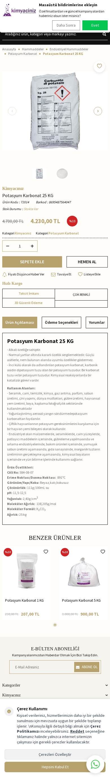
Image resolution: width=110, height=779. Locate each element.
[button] (12, 111)
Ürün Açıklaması (19, 322)
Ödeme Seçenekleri (61, 322)
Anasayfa (9, 49)
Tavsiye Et (64, 274)
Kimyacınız (13, 188)
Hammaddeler (33, 49)
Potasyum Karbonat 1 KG (24, 600)
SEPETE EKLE (32, 261)
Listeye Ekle (92, 274)
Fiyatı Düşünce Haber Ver (26, 274)
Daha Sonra (66, 25)
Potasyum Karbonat (22, 53)
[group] (55, 111)
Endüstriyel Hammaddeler (69, 49)
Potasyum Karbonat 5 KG (81, 600)
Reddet (77, 731)
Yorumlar (97, 322)
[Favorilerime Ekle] (46, 551)
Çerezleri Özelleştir (55, 754)
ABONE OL (90, 666)
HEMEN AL (87, 261)
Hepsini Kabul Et (55, 766)
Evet (95, 25)
